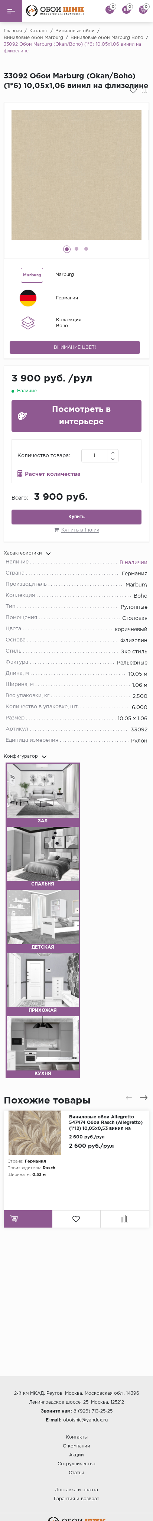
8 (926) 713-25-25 (93, 1411)
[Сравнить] (144, 90)
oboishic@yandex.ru (85, 1420)
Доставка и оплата (76, 1490)
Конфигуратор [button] (21, 757)
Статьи (76, 1473)
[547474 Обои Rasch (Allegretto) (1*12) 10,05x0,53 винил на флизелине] (36, 1133)
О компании (76, 1446)
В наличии (133, 562)
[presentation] (129, 1097)
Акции (76, 1455)
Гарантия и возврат (76, 1499)
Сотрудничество (76, 1464)
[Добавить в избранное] (133, 90)
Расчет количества (53, 474)
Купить (76, 517)
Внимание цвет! (75, 347)
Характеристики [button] (23, 554)
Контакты (77, 1437)
